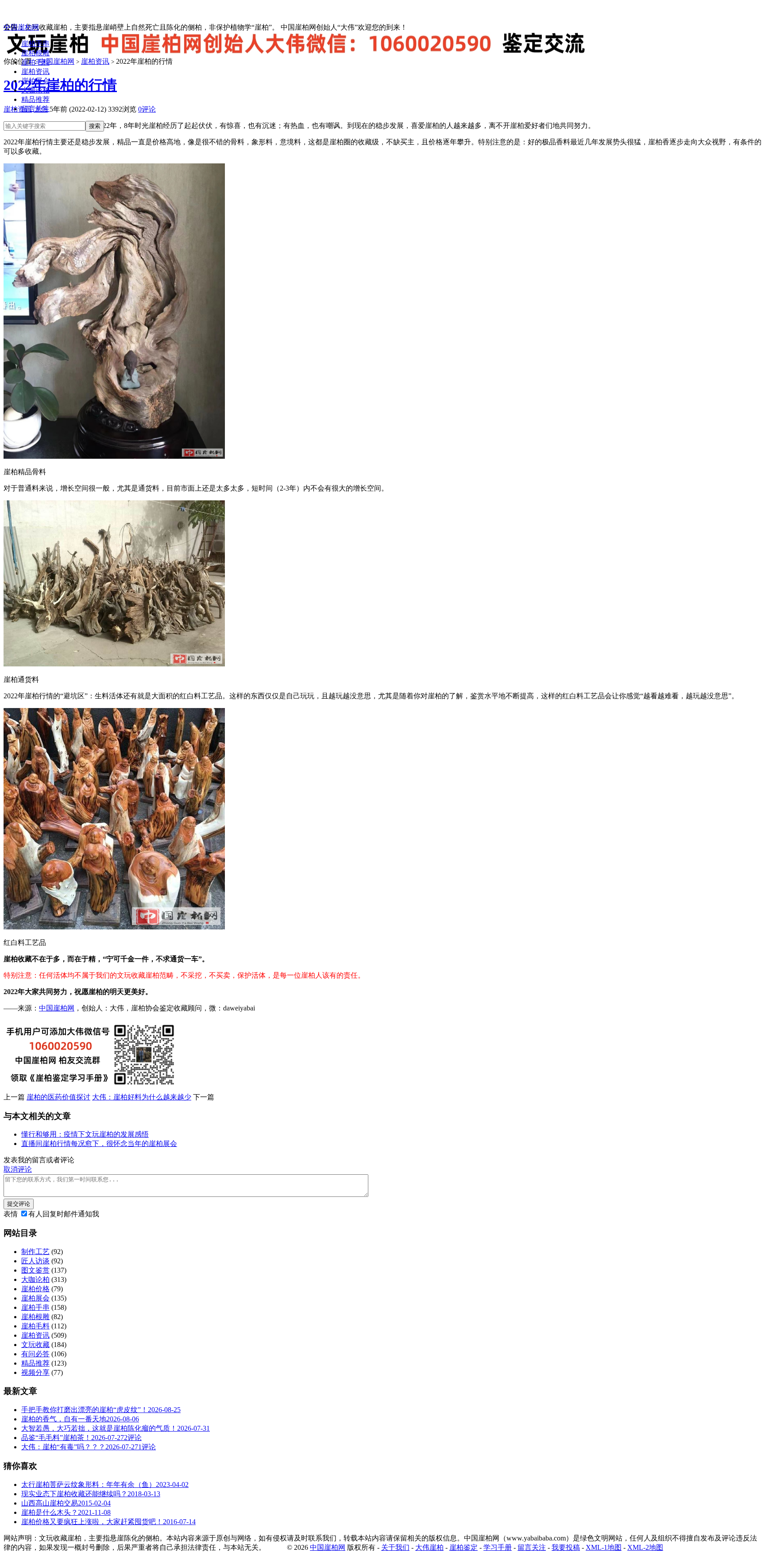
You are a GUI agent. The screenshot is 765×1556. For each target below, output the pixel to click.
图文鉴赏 (35, 1270)
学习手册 (497, 1547)
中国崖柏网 (21, 27)
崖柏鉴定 (463, 1547)
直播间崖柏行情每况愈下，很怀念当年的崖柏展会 (99, 1143)
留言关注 (35, 108)
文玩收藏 (35, 1344)
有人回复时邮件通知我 (63, 1214)
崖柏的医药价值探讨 (58, 1097)
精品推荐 (35, 99)
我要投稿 (566, 1547)
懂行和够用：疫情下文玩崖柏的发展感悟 (85, 1134)
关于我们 (395, 1547)
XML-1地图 (604, 1547)
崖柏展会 (35, 81)
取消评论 (18, 1169)
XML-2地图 (645, 1547)
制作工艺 (35, 1251)
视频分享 (35, 1372)
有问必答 (35, 1354)
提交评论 (18, 1203)
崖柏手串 (35, 43)
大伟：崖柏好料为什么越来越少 (141, 1097)
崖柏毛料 (35, 62)
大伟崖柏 (429, 1547)
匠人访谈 (35, 1261)
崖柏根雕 (35, 53)
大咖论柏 (35, 90)
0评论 (147, 109)
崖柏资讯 (35, 71)
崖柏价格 (35, 1289)
